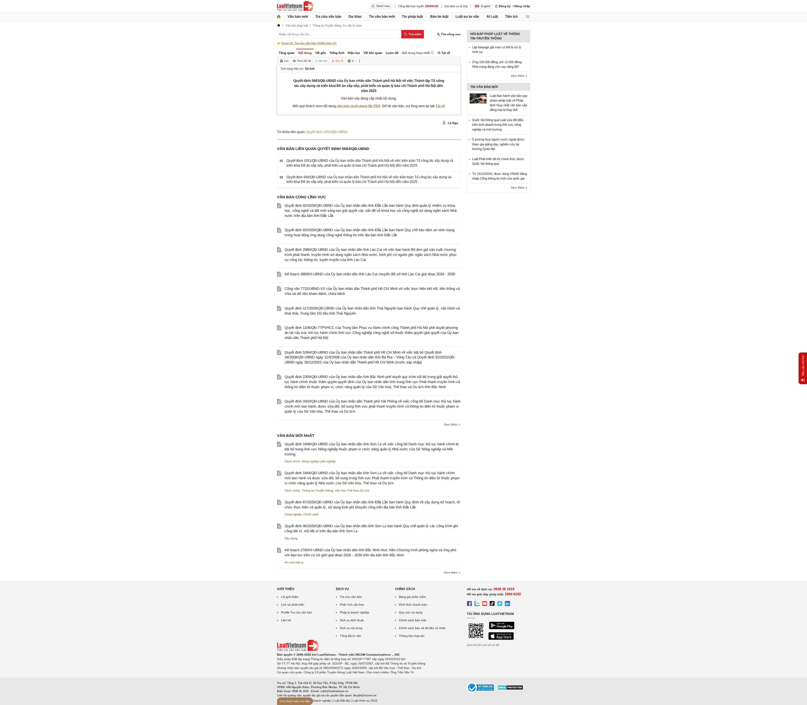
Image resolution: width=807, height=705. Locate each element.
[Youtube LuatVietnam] (484, 604)
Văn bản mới (298, 16)
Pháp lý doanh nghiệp (354, 612)
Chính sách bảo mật (412, 620)
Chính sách (311, 514)
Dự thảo (355, 16)
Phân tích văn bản (352, 604)
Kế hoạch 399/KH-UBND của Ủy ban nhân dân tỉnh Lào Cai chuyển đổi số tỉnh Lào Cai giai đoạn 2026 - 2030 (370, 274)
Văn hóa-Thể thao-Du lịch (352, 490)
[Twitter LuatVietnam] (499, 604)
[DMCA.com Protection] (510, 689)
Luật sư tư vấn (467, 16)
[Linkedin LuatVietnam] (507, 604)
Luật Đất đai (342, 700)
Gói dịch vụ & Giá (456, 6)
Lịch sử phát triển (292, 604)
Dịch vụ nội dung (351, 628)
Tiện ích (511, 16)
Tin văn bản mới (382, 16)
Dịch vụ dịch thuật (352, 620)
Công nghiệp (293, 514)
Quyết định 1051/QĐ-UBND (327, 132)
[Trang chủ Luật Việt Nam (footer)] (298, 650)
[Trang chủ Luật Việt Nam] (295, 6)
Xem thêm (451, 424)
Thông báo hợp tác (411, 635)
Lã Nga (452, 123)
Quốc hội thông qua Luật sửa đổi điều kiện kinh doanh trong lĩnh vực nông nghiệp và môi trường (497, 124)
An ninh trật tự (294, 562)
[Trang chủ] (278, 16)
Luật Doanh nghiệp (318, 700)
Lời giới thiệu (289, 596)
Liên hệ (286, 620)
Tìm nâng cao (450, 34)
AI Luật (492, 16)
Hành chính (292, 461)
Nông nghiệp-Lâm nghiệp (319, 461)
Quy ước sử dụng (410, 612)
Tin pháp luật (412, 16)
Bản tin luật (439, 16)
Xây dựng (291, 538)
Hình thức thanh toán (413, 604)
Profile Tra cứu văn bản (296, 612)
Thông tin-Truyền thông (317, 490)
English (486, 6)
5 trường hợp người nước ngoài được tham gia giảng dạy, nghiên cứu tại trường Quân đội (498, 144)
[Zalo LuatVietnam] (477, 604)
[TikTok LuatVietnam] (492, 604)
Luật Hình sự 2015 (364, 700)
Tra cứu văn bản (328, 16)
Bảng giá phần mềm (412, 596)
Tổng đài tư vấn (350, 635)
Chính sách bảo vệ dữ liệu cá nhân (422, 628)
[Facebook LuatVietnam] (469, 604)
